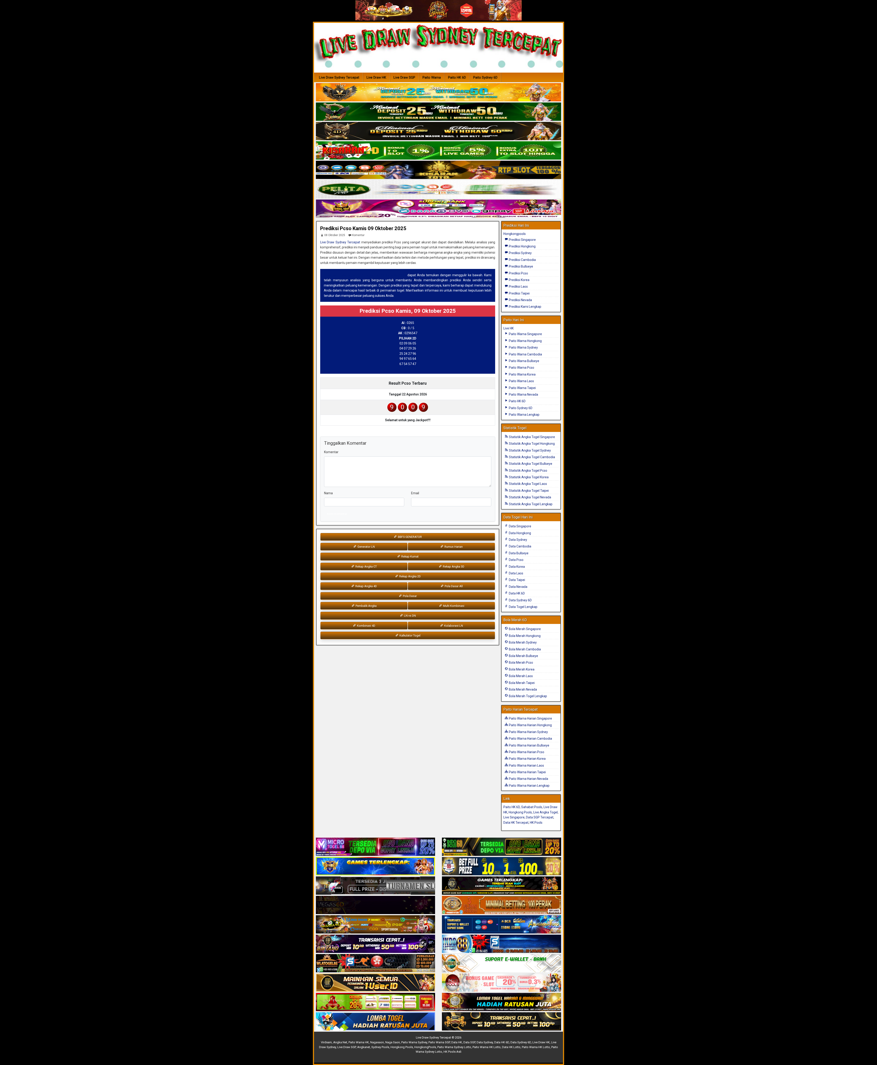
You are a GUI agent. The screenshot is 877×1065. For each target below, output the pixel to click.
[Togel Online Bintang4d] (375, 944)
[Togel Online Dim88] (438, 112)
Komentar (358, 235)
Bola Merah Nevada (522, 689)
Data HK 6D (516, 593)
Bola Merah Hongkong (524, 636)
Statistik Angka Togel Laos (527, 484)
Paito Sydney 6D (485, 77)
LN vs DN (409, 615)
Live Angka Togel (545, 812)
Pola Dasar (409, 596)
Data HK (456, 1042)
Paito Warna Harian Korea (527, 758)
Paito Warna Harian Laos (526, 765)
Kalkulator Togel (409, 635)
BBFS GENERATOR (409, 537)
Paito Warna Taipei (522, 388)
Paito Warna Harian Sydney (528, 732)
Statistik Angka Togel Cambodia (531, 457)
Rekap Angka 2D (410, 576)
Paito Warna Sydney (523, 347)
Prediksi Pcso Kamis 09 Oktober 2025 (363, 228)
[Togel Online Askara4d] (375, 924)
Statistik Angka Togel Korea (528, 477)
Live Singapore (514, 817)
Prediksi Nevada (520, 300)
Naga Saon (392, 1042)
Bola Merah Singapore (524, 629)
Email (415, 493)
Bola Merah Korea (521, 669)
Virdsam (326, 1042)
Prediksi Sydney (520, 253)
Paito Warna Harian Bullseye (528, 745)
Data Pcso (515, 560)
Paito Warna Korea (522, 374)
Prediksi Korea (518, 280)
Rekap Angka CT (366, 566)
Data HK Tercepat (515, 822)
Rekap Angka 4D (366, 586)
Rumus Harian (453, 546)
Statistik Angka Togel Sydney (529, 450)
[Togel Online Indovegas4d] (501, 1021)
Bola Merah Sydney (522, 642)
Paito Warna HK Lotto (487, 1047)
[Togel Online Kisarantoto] (438, 170)
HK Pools (536, 822)
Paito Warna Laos (521, 381)
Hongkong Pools (520, 812)
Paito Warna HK (359, 1042)
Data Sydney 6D (520, 600)
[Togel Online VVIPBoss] (438, 92)
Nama (328, 493)
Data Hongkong (519, 533)
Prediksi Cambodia (522, 260)
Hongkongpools (514, 234)
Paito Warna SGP (439, 1042)
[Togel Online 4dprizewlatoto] (375, 983)
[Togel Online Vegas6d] (375, 905)
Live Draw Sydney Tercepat (339, 77)
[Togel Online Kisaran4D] (438, 151)
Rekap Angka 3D (453, 566)
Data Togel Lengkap (522, 607)
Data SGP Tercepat (539, 817)
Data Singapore (519, 526)
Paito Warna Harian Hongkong (530, 725)
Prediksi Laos (518, 286)
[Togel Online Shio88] (501, 1002)
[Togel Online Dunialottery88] (501, 905)
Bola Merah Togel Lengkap (527, 696)
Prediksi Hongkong (522, 246)
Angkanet (363, 1047)
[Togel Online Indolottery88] (501, 944)
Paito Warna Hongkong (525, 341)
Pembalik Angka (366, 605)
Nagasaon (377, 1042)
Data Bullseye (518, 553)
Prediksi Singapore (522, 240)
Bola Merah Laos (520, 676)
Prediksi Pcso (518, 273)
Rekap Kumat (410, 556)
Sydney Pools (380, 1047)
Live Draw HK (376, 77)
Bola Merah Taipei (521, 683)
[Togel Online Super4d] (438, 131)
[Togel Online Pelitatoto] (438, 189)
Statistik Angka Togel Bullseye (530, 463)
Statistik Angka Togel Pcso (527, 470)
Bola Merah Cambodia (524, 649)
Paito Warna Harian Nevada (528, 779)
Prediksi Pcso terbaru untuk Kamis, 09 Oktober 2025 (365, 275)
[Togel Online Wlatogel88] (375, 963)
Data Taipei (516, 580)
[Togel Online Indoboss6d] (501, 847)
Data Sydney (517, 540)
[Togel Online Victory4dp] (375, 866)
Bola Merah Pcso (520, 662)
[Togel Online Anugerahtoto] (501, 924)
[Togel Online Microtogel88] (375, 847)
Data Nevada (517, 587)
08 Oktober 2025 (334, 235)
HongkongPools (425, 1047)
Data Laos (515, 573)
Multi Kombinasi (453, 605)
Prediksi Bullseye (520, 266)
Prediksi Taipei (519, 293)
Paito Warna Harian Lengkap (528, 785)
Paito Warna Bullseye (523, 361)
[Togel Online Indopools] (501, 983)
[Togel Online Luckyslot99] (501, 866)
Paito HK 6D (457, 77)
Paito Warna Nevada (523, 394)
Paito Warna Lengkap (523, 414)
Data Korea (516, 566)
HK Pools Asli (452, 1051)
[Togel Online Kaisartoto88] (375, 1002)
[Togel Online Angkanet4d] (501, 963)
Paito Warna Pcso (521, 367)
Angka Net (340, 1042)
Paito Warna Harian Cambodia (530, 738)
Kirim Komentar (337, 513)
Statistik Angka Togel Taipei (528, 490)
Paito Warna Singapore (525, 334)
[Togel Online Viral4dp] (438, 209)
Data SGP (469, 1042)
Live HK (508, 328)
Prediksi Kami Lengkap (524, 306)
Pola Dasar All (453, 586)
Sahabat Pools (531, 807)
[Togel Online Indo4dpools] (375, 1021)
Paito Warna (432, 77)
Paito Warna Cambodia (525, 354)
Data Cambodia (519, 546)
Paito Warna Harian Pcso (526, 752)
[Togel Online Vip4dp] (501, 886)
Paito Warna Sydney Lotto (454, 1047)
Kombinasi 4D (365, 625)
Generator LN (366, 546)
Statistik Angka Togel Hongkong (531, 443)
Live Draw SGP (404, 77)
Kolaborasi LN (453, 625)
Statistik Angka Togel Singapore (531, 437)
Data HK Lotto (511, 1047)
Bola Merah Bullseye (523, 656)
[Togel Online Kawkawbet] (375, 886)
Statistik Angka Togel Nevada (529, 497)
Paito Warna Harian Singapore (530, 718)
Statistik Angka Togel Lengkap (530, 504)
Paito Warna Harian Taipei (527, 772)
